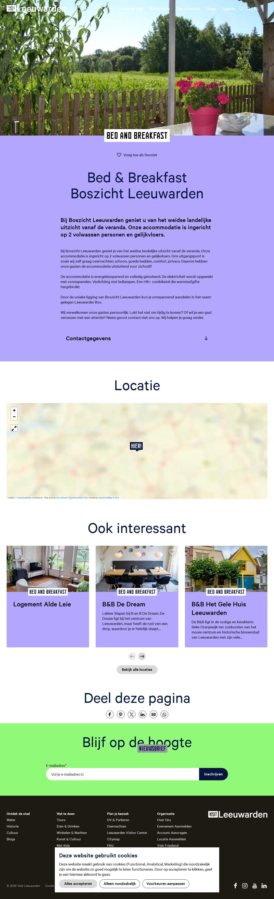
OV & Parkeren (118, 819)
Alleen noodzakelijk (120, 883)
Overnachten (116, 826)
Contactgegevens (88, 338)
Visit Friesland (168, 845)
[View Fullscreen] (14, 428)
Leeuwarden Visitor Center (127, 832)
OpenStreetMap (24, 497)
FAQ (110, 845)
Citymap (113, 838)
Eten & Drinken (68, 826)
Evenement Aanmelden (174, 826)
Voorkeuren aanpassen (165, 883)
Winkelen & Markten (72, 832)
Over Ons (164, 819)
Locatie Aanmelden (171, 838)
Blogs (11, 838)
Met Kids (63, 845)
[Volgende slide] (142, 656)
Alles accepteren (78, 883)
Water (11, 819)
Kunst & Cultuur (69, 838)
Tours (61, 819)
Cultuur (12, 832)
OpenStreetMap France (108, 497)
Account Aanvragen (172, 832)
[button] (137, 447)
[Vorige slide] (132, 656)
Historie (13, 826)
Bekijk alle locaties (137, 669)
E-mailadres (56, 765)
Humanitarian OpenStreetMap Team (72, 497)
